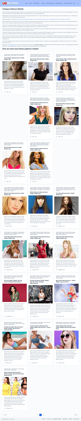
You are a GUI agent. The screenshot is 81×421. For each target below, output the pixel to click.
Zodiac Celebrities (20, 55)
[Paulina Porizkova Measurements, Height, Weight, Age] (40, 161)
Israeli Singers (58, 233)
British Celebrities (58, 3)
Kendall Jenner (32, 19)
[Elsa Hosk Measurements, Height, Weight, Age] (14, 160)
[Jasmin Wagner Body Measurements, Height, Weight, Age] (40, 249)
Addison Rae (19, 19)
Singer (34, 99)
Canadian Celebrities (68, 3)
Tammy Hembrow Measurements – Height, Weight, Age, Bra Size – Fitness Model (40, 327)
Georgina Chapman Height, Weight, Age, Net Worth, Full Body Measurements (39, 282)
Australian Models (68, 275)
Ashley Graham (25, 19)
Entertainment (36, 3)
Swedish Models (22, 54)
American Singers (14, 188)
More (74, 3)
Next (76, 414)
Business (43, 3)
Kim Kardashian (66, 19)
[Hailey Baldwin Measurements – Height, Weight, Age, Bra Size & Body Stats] (66, 340)
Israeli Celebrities (66, 232)
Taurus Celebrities (68, 233)
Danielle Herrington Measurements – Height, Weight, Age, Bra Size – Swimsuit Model (14, 328)
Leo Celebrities (14, 233)
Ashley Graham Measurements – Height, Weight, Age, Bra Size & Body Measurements (14, 374)
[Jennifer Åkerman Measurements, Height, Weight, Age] (40, 115)
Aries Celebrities (37, 142)
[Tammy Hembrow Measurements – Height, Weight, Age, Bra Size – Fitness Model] (40, 340)
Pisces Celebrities (7, 189)
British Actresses (40, 275)
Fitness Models (40, 322)
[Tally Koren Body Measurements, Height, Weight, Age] (66, 249)
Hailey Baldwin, (53, 19)
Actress (31, 54)
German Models (15, 232)
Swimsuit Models (7, 55)
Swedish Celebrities (14, 54)
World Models (13, 55)
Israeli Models (72, 232)
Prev (5, 414)
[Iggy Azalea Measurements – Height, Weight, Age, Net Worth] (66, 293)
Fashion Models (36, 54)
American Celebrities (50, 3)
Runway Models (20, 142)
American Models (7, 188)
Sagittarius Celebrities (67, 54)
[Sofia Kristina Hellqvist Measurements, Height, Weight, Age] (66, 71)
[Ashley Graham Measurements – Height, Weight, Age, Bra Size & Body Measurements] (14, 386)
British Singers (20, 275)
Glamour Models (7, 54)
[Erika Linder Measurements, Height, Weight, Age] (40, 71)
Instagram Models (7, 233)
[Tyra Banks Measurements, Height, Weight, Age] (66, 205)
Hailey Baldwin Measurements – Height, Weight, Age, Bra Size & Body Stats (66, 327)
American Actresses (11, 187)
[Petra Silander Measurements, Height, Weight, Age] (14, 70)
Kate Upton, (46, 19)
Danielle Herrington (40, 19)
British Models (14, 275)
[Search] (78, 3)
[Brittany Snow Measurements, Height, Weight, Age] (14, 205)
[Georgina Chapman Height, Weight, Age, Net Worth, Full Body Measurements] (40, 294)
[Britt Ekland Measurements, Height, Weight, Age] (66, 116)
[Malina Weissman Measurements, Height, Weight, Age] (40, 204)
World (26, 3)
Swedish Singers (33, 100)
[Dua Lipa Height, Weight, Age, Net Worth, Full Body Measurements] (14, 293)
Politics (30, 3)
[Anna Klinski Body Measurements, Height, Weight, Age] (14, 249)
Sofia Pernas (58, 19)
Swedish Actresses (66, 99)
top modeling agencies (12, 44)
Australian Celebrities (60, 275)
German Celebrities (7, 232)
